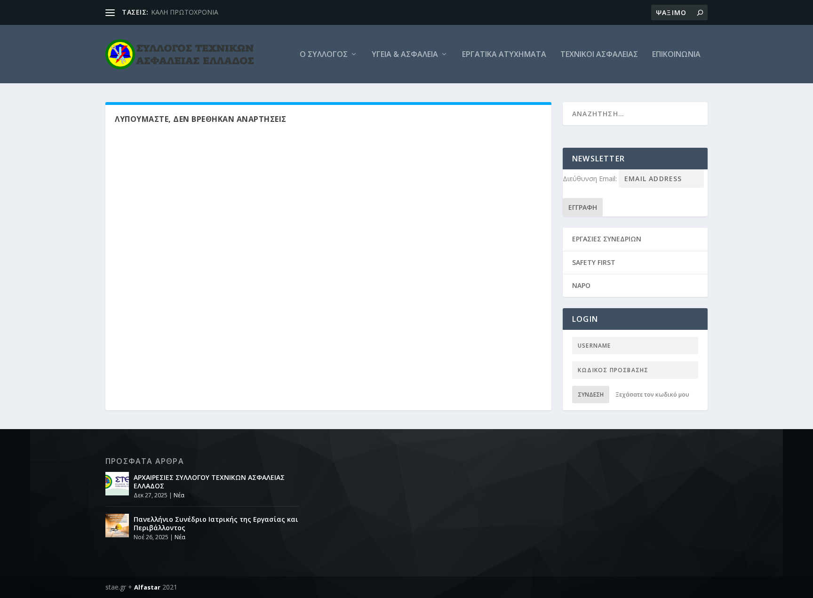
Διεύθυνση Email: (591, 178)
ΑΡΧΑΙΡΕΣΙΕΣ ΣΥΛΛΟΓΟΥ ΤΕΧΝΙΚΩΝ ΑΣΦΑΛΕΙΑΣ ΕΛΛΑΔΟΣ (209, 481)
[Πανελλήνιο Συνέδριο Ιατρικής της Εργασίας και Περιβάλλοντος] (117, 525)
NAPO (581, 285)
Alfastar (147, 587)
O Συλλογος (324, 54)
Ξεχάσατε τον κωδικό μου (652, 395)
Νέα (179, 495)
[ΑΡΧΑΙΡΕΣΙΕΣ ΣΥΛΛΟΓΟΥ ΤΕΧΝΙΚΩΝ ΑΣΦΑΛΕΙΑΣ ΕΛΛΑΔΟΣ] (117, 483)
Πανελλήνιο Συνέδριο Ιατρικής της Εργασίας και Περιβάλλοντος (216, 523)
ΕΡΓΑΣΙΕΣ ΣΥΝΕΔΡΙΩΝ (606, 238)
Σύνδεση (591, 395)
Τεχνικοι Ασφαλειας (599, 54)
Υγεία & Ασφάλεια (405, 54)
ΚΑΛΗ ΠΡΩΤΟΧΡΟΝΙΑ (184, 12)
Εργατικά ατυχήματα (504, 54)
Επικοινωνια (676, 54)
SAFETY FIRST (593, 262)
